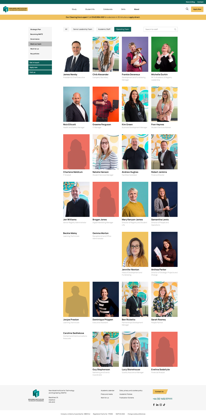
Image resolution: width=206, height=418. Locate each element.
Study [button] (74, 9)
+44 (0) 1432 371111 (162, 398)
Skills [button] (123, 9)
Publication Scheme (127, 398)
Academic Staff (104, 29)
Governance (34, 39)
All (66, 29)
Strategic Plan (35, 29)
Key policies (34, 54)
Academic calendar (107, 390)
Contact (200, 2)
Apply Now (197, 9)
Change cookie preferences (136, 414)
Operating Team (122, 29)
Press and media (107, 394)
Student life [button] (90, 9)
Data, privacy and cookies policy (131, 390)
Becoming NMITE (36, 34)
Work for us (34, 49)
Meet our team (35, 44)
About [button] (136, 9)
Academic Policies (126, 394)
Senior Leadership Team (82, 29)
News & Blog (190, 2)
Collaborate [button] (107, 9)
